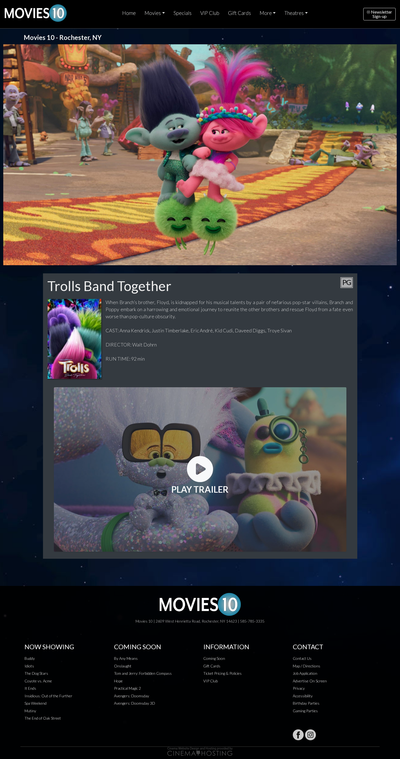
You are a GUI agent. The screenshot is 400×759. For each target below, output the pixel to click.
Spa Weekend (35, 703)
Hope (118, 681)
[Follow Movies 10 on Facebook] (298, 734)
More (266, 13)
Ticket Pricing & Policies (222, 673)
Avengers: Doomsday (131, 696)
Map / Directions (306, 666)
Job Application (305, 673)
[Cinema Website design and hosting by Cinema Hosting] (200, 751)
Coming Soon (214, 658)
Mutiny (30, 710)
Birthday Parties (306, 703)
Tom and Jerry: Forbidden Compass (143, 673)
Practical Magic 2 (127, 688)
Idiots (29, 666)
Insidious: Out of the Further (48, 696)
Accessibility (303, 696)
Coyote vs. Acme (38, 681)
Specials (183, 13)
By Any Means (126, 658)
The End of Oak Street (42, 718)
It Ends (30, 688)
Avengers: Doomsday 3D (134, 703)
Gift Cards (239, 13)
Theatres (294, 13)
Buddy (29, 658)
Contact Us (302, 658)
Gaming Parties (305, 710)
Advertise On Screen (310, 681)
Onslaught (122, 666)
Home (129, 13)
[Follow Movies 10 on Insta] (310, 734)
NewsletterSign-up (381, 14)
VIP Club (209, 13)
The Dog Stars (36, 673)
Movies (152, 13)
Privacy (299, 688)
